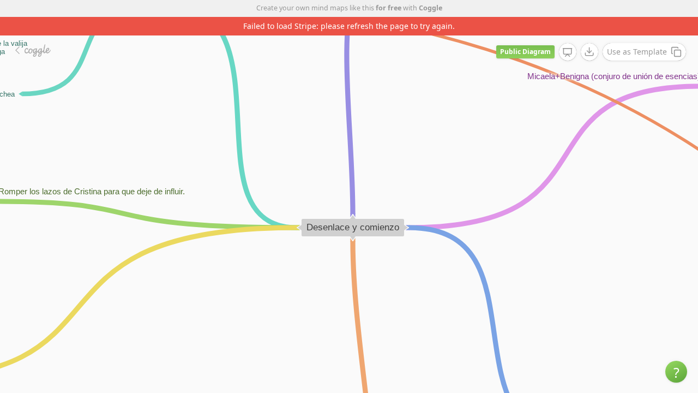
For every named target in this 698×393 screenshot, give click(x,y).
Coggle (430, 8)
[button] (676, 372)
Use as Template (637, 51)
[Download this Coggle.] (589, 52)
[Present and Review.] (567, 52)
